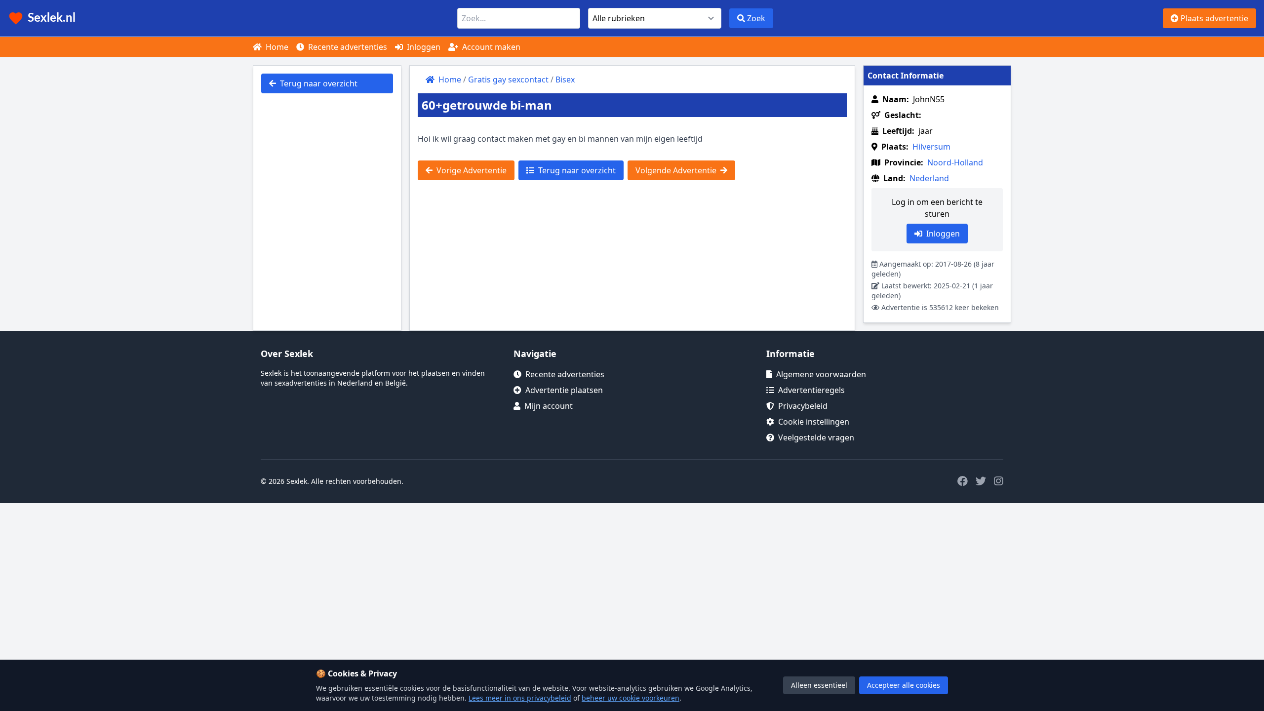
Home (276, 46)
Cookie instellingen (813, 421)
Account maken (490, 46)
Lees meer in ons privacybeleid (520, 698)
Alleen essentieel (819, 685)
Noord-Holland (955, 162)
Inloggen (422, 46)
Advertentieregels (811, 390)
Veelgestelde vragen (816, 437)
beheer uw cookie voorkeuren (630, 698)
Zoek (755, 18)
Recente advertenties (346, 46)
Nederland (929, 178)
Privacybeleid (803, 405)
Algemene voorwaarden (821, 374)
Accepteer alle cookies (903, 685)
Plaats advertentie (1213, 18)
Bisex (565, 79)
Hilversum (931, 146)
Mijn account (548, 405)
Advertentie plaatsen (564, 390)
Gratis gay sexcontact (508, 79)
